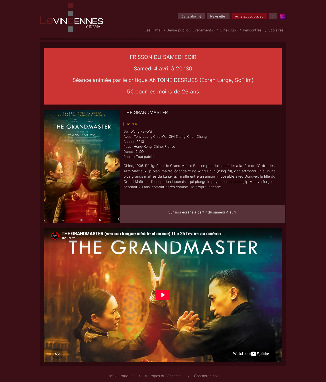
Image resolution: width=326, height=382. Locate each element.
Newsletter (218, 16)
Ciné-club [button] (228, 30)
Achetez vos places (249, 16)
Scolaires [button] (275, 30)
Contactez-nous (207, 376)
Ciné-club (131, 124)
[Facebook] (273, 16)
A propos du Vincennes (164, 376)
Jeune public (177, 30)
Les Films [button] (152, 30)
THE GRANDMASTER (146, 112)
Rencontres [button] (252, 30)
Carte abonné (191, 16)
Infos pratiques (121, 376)
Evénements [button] (202, 30)
